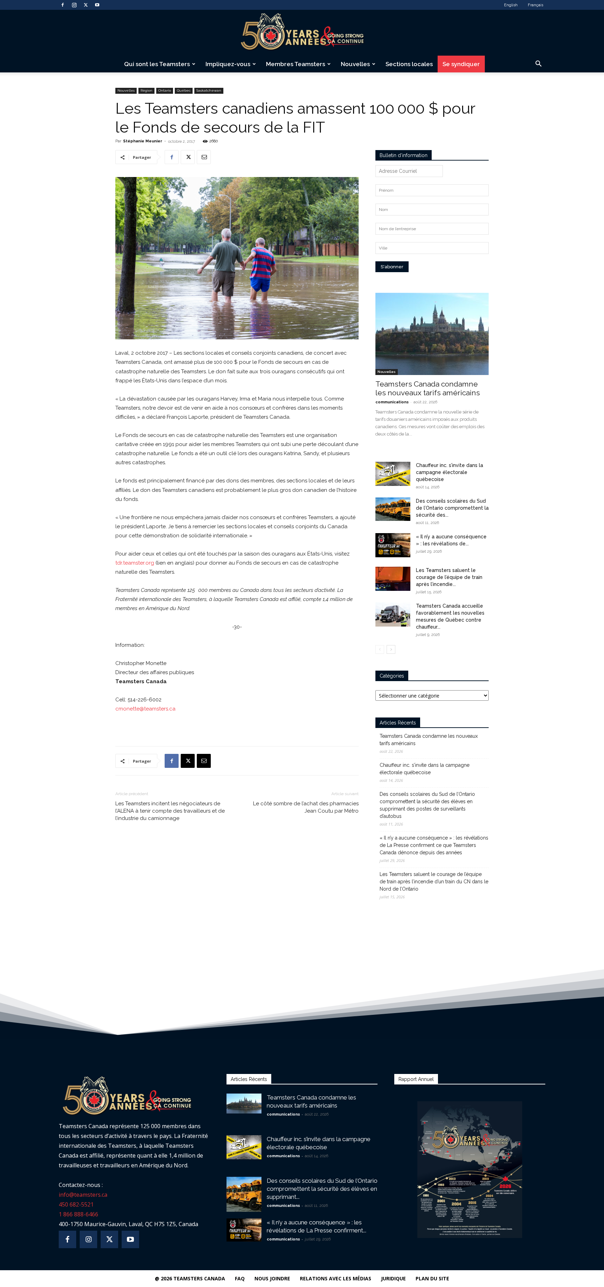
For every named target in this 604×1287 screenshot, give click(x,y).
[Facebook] (62, 5)
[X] (85, 5)
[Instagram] (74, 5)
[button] (538, 64)
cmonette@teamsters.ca (145, 709)
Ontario (164, 90)
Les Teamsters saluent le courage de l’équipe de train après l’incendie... (449, 577)
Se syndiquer (461, 64)
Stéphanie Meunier (142, 141)
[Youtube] (97, 5)
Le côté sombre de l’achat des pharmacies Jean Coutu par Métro (306, 807)
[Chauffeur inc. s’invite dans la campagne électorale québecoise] (392, 474)
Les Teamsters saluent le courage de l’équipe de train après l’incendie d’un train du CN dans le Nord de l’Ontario (434, 881)
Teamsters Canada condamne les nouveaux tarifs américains (427, 388)
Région (146, 90)
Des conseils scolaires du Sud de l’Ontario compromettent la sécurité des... (452, 508)
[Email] (204, 157)
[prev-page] (379, 649)
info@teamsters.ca (83, 1194)
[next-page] (391, 649)
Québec (183, 90)
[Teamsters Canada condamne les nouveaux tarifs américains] (432, 334)
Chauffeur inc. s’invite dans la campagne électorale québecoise (449, 472)
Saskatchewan (208, 90)
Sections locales (409, 64)
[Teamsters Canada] (302, 33)
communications (392, 402)
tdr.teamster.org (134, 563)
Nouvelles (355, 64)
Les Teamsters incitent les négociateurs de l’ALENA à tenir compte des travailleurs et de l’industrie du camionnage (170, 810)
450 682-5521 (76, 1204)
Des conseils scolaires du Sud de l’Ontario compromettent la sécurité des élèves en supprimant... (322, 1188)
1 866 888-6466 (78, 1214)
